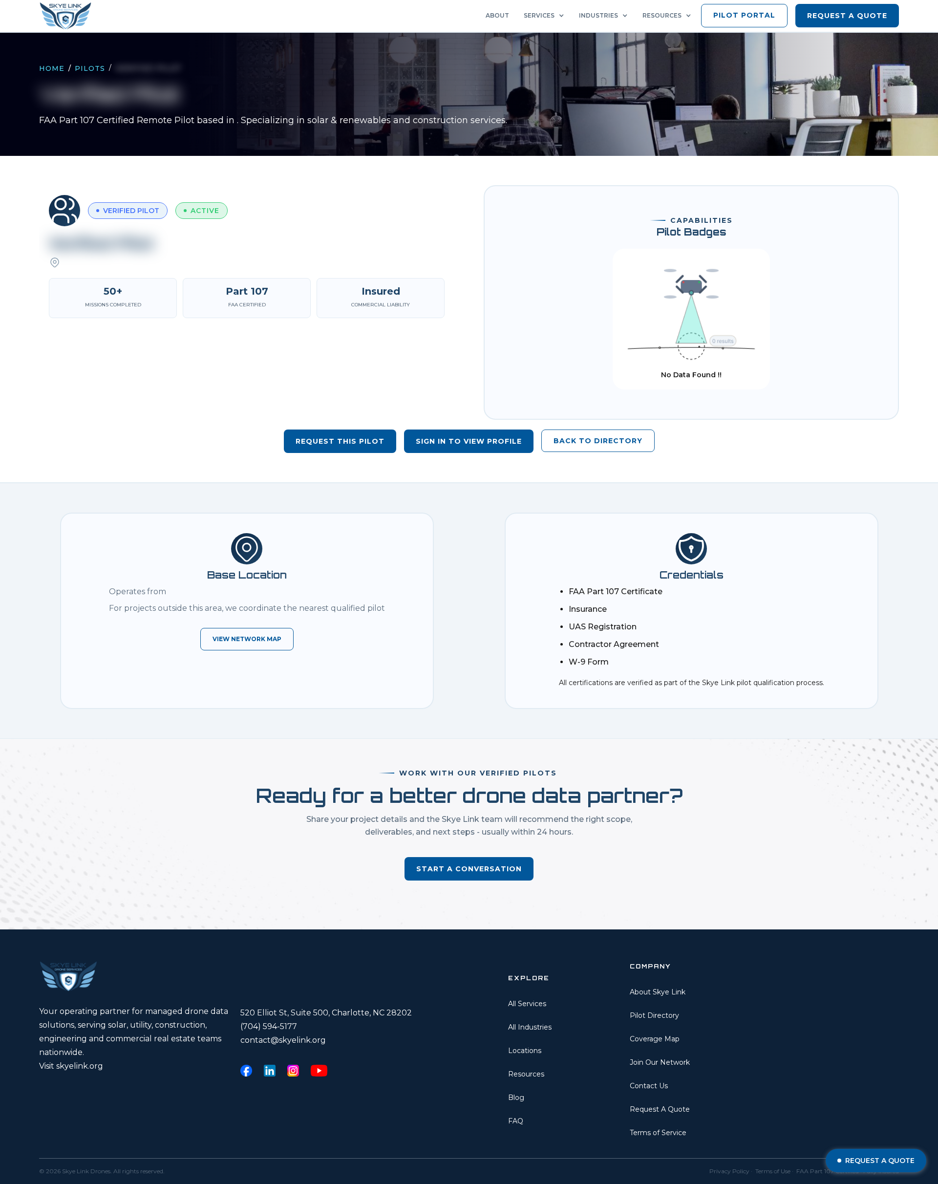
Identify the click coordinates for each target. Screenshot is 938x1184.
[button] (546, 15)
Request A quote (847, 15)
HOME (51, 68)
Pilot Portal (744, 15)
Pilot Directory (654, 1015)
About (497, 15)
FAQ (515, 1121)
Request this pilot (340, 441)
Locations (524, 1050)
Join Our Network (660, 1062)
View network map (247, 639)
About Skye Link (657, 992)
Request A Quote (660, 1109)
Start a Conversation (469, 868)
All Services (527, 1003)
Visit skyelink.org (71, 1066)
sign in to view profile (469, 441)
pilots (90, 68)
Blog (516, 1097)
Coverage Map (655, 1038)
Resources (526, 1074)
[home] (68, 16)
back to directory (598, 440)
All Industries (530, 1027)
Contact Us (649, 1085)
